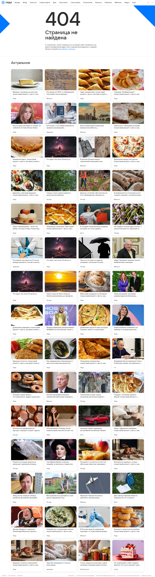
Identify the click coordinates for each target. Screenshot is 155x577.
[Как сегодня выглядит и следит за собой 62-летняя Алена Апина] (27, 118)
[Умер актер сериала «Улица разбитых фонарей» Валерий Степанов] (27, 488)
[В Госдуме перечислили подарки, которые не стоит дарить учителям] (94, 219)
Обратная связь (146, 575)
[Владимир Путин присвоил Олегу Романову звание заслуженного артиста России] (128, 354)
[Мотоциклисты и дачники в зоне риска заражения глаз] (60, 488)
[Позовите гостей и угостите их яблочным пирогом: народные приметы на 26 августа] (94, 455)
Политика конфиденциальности (105, 575)
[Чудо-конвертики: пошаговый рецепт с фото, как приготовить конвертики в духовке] (94, 85)
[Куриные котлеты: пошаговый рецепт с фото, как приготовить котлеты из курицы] (27, 354)
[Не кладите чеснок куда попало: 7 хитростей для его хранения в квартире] (128, 219)
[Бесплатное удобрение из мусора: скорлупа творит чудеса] (27, 421)
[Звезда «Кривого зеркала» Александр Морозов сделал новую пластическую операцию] (27, 522)
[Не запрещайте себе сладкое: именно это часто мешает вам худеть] (128, 556)
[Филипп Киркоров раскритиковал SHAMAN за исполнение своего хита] (60, 320)
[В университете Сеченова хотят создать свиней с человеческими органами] (128, 186)
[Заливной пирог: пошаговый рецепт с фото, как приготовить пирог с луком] (27, 152)
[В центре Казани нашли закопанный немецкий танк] (94, 152)
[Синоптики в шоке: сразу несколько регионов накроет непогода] (94, 387)
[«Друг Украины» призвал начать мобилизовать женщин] (128, 253)
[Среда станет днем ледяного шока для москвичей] (60, 186)
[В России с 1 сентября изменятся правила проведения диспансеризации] (60, 118)
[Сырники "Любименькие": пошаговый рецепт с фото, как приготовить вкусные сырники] (128, 85)
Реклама (20, 575)
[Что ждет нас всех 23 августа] (27, 286)
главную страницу (68, 49)
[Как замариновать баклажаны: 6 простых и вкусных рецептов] (60, 354)
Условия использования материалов (128, 575)
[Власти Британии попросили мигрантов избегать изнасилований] (94, 118)
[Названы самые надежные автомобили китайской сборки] (94, 421)
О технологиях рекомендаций (85, 575)
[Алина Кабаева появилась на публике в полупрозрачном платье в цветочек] (128, 320)
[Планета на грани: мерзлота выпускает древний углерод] (27, 455)
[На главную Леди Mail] (8, 2)
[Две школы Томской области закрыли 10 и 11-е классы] (128, 488)
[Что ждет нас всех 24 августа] (60, 152)
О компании (12, 575)
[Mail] (3, 2)
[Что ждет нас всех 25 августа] (60, 253)
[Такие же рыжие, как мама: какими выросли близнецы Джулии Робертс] (128, 286)
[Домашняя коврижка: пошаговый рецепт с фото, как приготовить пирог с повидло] (27, 320)
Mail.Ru (4, 575)
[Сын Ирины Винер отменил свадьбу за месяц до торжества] (60, 455)
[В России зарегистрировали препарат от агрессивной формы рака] (94, 522)
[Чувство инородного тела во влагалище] (60, 556)
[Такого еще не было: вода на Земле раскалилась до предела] (60, 286)
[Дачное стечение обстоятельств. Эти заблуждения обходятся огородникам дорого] (94, 186)
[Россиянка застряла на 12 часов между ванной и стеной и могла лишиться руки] (27, 253)
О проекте (71, 575)
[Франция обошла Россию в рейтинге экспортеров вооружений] (94, 488)
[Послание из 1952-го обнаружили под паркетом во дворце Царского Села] (60, 85)
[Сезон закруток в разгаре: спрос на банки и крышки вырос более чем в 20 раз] (94, 556)
